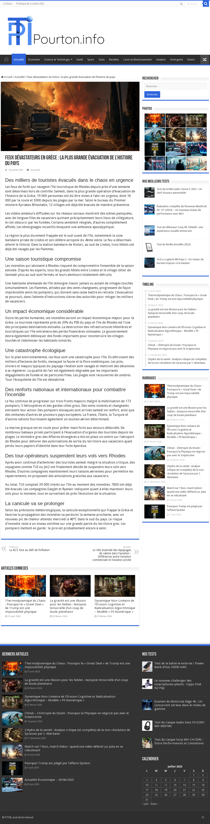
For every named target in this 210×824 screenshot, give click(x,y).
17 (146, 789)
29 (193, 794)
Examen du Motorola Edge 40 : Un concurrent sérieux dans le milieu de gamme (179, 705)
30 (203, 794)
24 (146, 794)
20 (174, 789)
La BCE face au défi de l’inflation (29, 549)
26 (165, 794)
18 (156, 789)
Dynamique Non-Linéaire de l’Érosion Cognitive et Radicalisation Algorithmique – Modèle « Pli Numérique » (115, 606)
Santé (79, 59)
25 (156, 794)
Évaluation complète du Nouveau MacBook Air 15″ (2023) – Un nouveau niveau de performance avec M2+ (182, 210)
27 (174, 794)
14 (184, 784)
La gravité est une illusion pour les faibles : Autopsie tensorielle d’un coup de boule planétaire (68, 606)
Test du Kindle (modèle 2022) (174, 244)
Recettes (114, 59)
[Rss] (181, 3)
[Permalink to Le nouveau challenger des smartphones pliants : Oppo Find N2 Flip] (147, 683)
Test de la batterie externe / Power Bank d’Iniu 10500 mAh (179, 665)
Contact (7, 3)
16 (203, 784)
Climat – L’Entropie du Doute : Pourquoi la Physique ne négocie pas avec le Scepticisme (186, 451)
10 (146, 784)
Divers (191, 59)
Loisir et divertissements (137, 59)
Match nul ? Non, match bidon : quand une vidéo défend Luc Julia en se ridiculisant (186, 491)
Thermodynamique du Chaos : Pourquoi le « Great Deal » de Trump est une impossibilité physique (25, 606)
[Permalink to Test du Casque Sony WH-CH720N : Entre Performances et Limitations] (147, 742)
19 (165, 789)
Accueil (6, 59)
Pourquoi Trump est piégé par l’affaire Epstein (57, 763)
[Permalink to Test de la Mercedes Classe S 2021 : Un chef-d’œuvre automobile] (149, 192)
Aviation (161, 59)
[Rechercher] (206, 4)
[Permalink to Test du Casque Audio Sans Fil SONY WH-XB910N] (147, 725)
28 (184, 794)
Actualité (19, 59)
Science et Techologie (57, 59)
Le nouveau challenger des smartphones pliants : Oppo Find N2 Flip (177, 684)
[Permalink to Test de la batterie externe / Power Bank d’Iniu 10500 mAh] (147, 666)
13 (174, 784)
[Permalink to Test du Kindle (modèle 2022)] (149, 247)
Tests (101, 59)
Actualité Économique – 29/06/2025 (49, 780)
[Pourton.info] (55, 30)
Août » (154, 803)
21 (184, 789)
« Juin (145, 803)
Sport (90, 59)
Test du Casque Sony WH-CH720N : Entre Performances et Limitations (179, 741)
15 (193, 784)
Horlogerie (176, 59)
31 (146, 799)
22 (193, 789)
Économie (34, 59)
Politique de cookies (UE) (30, 3)
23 (203, 789)
